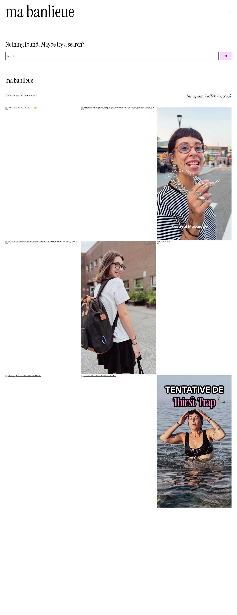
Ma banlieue (39, 11)
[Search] (226, 56)
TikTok (210, 96)
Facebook (224, 96)
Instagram (195, 96)
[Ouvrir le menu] (230, 11)
